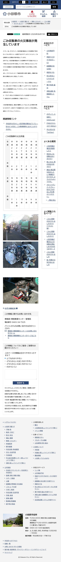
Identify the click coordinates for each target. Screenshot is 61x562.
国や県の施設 (10, 504)
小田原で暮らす (24, 21)
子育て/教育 (10, 489)
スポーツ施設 (10, 478)
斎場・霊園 (9, 498)
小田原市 (11, 14)
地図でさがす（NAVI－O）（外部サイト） (46, 477)
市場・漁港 (9, 495)
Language (8, 6)
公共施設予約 (51, 52)
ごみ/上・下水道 (11, 487)
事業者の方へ (39, 437)
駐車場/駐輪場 (11, 501)
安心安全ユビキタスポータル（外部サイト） (46, 488)
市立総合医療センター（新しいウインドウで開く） (17, 459)
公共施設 (8, 467)
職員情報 (38, 455)
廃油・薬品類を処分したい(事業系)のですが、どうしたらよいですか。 (51, 175)
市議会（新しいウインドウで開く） (45, 452)
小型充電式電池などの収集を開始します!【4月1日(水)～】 (51, 244)
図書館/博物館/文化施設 (14, 484)
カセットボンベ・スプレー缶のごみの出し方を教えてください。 (51, 190)
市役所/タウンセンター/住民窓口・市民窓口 (17, 471)
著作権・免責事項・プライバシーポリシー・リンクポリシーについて (25, 549)
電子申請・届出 (51, 86)
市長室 (37, 449)
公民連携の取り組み (41, 443)
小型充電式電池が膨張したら (51, 148)
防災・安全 (9, 435)
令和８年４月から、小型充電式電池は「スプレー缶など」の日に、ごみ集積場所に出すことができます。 (22, 126)
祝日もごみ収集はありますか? (50, 156)
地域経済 (9, 443)
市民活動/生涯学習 (12, 492)
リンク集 (37, 470)
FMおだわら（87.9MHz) (51, 124)
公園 (7, 481)
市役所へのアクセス (11, 540)
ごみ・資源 (47, 21)
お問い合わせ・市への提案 (13, 546)
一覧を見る (52, 200)
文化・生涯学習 (11, 452)
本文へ (6, 2)
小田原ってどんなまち (42, 458)
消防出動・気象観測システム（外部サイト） (46, 496)
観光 (36, 425)
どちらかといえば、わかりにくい (19, 364)
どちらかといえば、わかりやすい (19, 361)
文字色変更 (35, 2)
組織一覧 (8, 543)
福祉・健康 (9, 438)
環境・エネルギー (37, 21)
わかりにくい (12, 367)
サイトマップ (8, 552)
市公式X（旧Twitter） (51, 131)
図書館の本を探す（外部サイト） (45, 481)
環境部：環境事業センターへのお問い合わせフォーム (22, 332)
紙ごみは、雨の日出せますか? (51, 164)
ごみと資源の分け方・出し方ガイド (51, 234)
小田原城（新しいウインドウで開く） (46, 428)
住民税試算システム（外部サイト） (45, 500)
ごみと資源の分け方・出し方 (51, 254)
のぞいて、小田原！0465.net (51, 117)
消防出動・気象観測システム (51, 94)
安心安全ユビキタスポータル (50, 78)
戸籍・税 (8, 429)
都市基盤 (9, 446)
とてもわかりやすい (14, 358)
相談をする (50, 72)
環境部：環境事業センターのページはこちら (22, 336)
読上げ (45, 2)
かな (52, 2)
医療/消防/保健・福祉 (13, 475)
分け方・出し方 (18, 23)
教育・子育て (10, 432)
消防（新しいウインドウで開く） (15, 463)
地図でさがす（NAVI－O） (51, 59)
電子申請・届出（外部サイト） (44, 492)
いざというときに (10, 422)
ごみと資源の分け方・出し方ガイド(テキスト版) (51, 223)
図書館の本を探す (51, 67)
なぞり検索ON (10, 308)
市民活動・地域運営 (12, 449)
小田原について (38, 447)
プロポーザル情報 (40, 440)
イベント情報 (39, 431)
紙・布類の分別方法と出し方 (51, 262)
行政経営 (9, 455)
